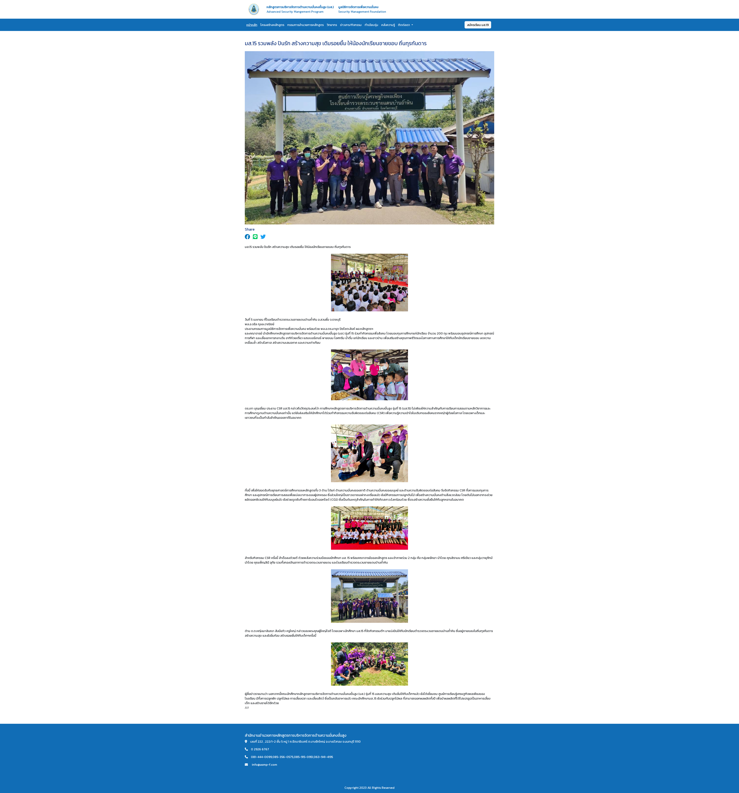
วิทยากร (332, 25)
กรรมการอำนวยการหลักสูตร (305, 25)
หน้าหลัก (251, 25)
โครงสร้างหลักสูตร (272, 25)
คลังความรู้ (388, 25)
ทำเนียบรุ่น (371, 25)
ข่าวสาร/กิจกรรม (351, 25)
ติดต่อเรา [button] (404, 25)
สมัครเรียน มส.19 (478, 25)
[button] (249, 237)
